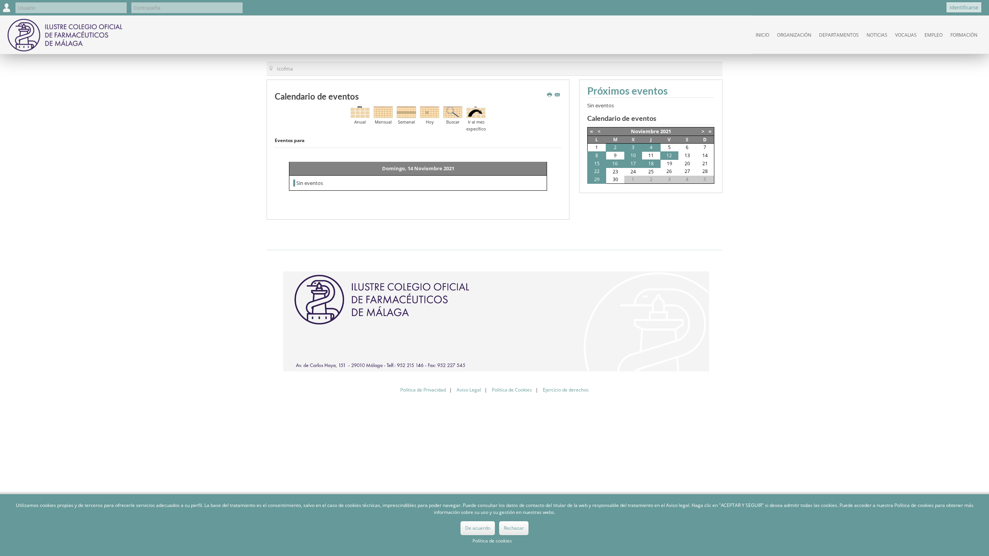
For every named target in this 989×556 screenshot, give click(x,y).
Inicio (762, 35)
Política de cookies (492, 540)
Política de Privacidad (423, 389)
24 (633, 171)
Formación (963, 35)
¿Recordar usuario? (269, 5)
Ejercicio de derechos (566, 389)
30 (615, 179)
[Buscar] (452, 111)
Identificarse (964, 7)
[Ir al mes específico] (476, 111)
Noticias (877, 35)
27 (687, 171)
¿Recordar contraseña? (273, 12)
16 (615, 163)
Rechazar (514, 528)
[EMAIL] (558, 95)
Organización (794, 35)
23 (615, 171)
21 (705, 163)
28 (705, 171)
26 (669, 171)
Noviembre (645, 131)
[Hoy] (429, 111)
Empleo (933, 35)
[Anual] (360, 111)
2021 (665, 131)
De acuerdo (477, 528)
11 (651, 155)
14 (705, 155)
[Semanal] (406, 111)
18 (651, 163)
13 (687, 155)
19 (669, 163)
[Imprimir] (550, 95)
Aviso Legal (469, 389)
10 (633, 155)
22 (597, 171)
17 (633, 163)
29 (597, 179)
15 (597, 163)
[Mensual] (383, 111)
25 (651, 171)
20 (687, 163)
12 (669, 155)
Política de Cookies (512, 389)
